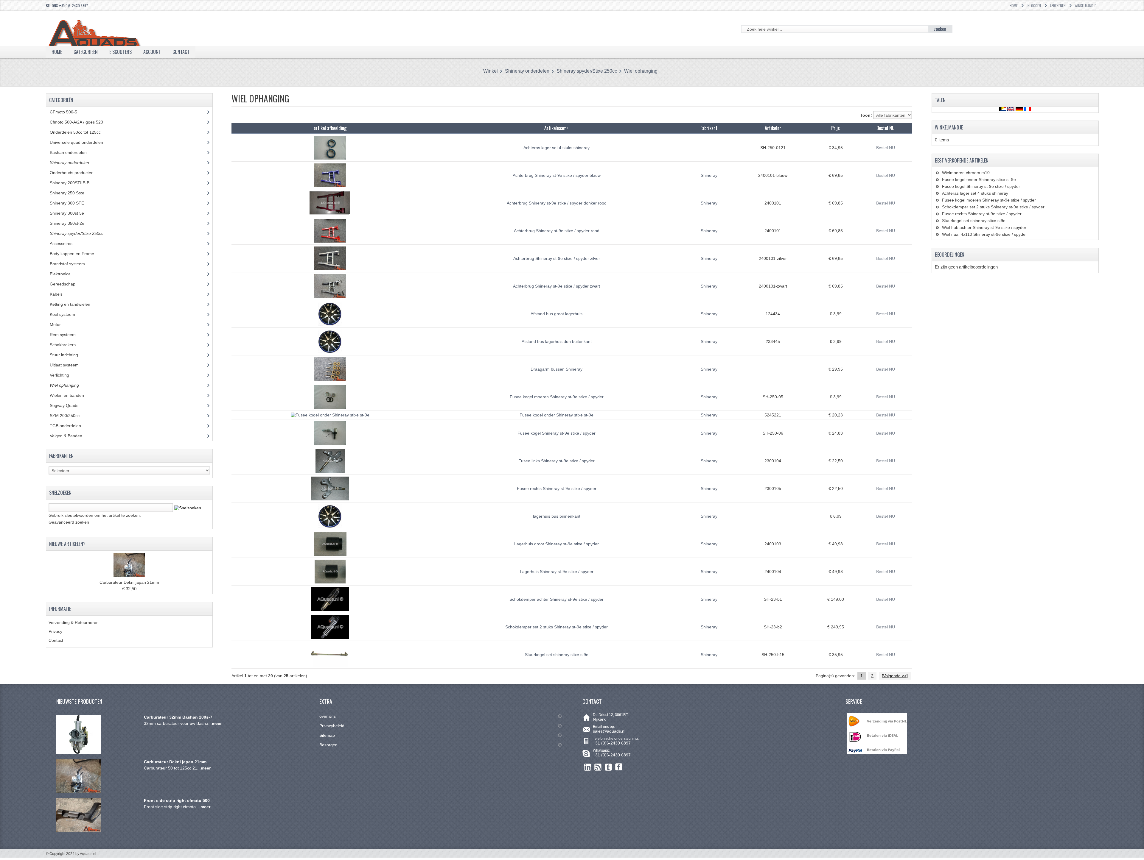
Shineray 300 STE (71, 203)
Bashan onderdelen (75, 152)
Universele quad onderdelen (81, 142)
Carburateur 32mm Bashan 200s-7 (178, 717)
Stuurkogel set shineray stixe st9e (556, 654)
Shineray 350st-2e (71, 223)
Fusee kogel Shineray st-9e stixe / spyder (556, 433)
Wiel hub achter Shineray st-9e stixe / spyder (984, 227)
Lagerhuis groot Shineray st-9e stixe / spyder (556, 543)
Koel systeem (67, 314)
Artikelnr (773, 128)
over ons (327, 716)
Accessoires (65, 243)
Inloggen (1034, 5)
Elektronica (65, 273)
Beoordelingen (949, 254)
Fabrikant (708, 128)
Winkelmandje (1085, 5)
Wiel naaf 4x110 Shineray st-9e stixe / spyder (984, 234)
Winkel (490, 71)
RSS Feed (598, 767)
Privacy (55, 631)
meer (217, 723)
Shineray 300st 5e (71, 213)
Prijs (835, 128)
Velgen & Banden (70, 435)
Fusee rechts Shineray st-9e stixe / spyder (556, 488)
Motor (60, 324)
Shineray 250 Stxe (73, 193)
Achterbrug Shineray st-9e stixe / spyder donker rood (557, 203)
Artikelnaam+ (556, 128)
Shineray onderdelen (527, 71)
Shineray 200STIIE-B (74, 182)
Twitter (608, 767)
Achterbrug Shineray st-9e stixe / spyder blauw (557, 175)
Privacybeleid (331, 725)
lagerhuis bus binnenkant (556, 516)
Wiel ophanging (641, 71)
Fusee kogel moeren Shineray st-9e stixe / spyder (557, 396)
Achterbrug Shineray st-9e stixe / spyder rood (556, 230)
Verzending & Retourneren (74, 622)
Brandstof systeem (72, 263)
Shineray (709, 175)
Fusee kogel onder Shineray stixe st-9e (556, 415)
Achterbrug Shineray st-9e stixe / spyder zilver (556, 258)
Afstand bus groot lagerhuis (556, 313)
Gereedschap (66, 284)
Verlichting (64, 375)
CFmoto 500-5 (67, 112)
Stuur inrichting (68, 354)
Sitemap (327, 735)
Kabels (59, 294)
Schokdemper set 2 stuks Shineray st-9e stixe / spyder (556, 627)
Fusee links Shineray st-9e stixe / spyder (556, 460)
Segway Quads (67, 405)
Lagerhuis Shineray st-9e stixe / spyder (556, 571)
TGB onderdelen (70, 425)
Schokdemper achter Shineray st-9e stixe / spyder (556, 599)
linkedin (587, 767)
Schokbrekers (67, 344)
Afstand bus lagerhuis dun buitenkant (557, 341)
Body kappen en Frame (76, 253)
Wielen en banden (67, 395)
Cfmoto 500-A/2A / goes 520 (82, 122)
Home (1014, 5)
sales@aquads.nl (609, 731)
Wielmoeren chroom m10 (966, 172)
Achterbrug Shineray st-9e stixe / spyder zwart (556, 286)
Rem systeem (67, 334)
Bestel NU (885, 147)
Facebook (619, 767)
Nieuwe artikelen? (67, 543)
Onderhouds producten (76, 172)
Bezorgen (328, 744)
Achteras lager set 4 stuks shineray (556, 147)
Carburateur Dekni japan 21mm (129, 582)
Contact (56, 640)
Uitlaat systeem (67, 365)
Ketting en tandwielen (74, 304)
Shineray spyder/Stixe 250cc (587, 71)
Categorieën (86, 51)
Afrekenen (1058, 5)
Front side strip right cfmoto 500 (177, 800)
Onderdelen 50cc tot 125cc (80, 132)
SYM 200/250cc (69, 415)
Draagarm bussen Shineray (556, 369)
